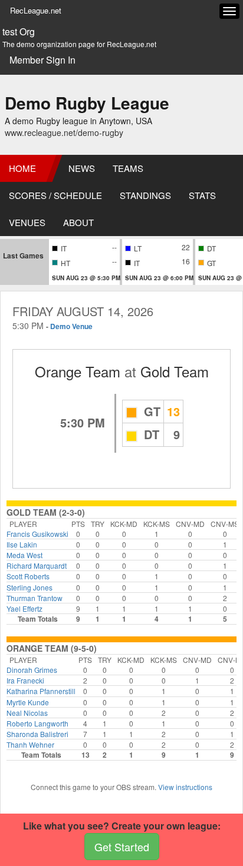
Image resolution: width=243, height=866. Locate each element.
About (78, 222)
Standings (145, 195)
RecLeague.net (35, 10)
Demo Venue (71, 326)
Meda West (24, 555)
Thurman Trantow (34, 598)
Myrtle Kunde (27, 702)
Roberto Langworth (37, 723)
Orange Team (77, 371)
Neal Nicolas (27, 713)
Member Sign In (42, 60)
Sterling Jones (29, 587)
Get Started (121, 846)
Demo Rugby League (87, 103)
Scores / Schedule (55, 195)
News (81, 168)
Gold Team (174, 371)
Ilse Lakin (21, 544)
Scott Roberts (28, 576)
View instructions (185, 787)
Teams (128, 168)
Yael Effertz (24, 608)
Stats (202, 195)
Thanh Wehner (30, 744)
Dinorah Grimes (31, 670)
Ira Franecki (25, 680)
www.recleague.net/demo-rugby (64, 132)
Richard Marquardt (36, 565)
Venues (27, 222)
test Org (18, 31)
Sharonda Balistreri (37, 734)
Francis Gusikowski (37, 534)
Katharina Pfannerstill (40, 691)
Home (22, 168)
